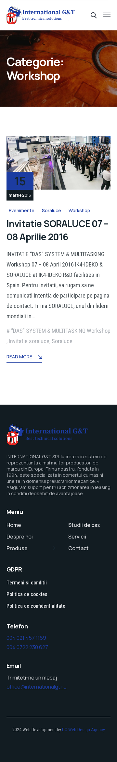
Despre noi (19, 536)
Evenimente (21, 210)
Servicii (77, 536)
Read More (19, 357)
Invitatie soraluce (29, 341)
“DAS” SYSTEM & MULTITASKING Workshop (60, 330)
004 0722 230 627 (27, 647)
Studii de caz (84, 524)
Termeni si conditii (26, 583)
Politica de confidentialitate (35, 606)
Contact (78, 548)
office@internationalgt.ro (36, 686)
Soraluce (51, 210)
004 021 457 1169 (26, 637)
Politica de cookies (26, 594)
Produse (17, 548)
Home (13, 524)
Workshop (79, 210)
